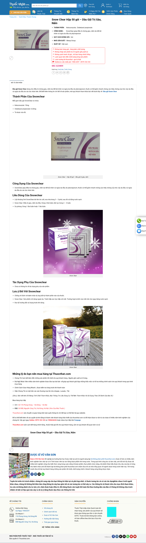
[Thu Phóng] (11, 58)
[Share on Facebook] (53, 72)
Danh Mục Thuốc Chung (27, 17)
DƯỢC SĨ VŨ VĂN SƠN (43, 454)
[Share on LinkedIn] (68, 72)
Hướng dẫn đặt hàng (51, 519)
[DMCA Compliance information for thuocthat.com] (114, 521)
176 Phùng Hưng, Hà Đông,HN (26, 516)
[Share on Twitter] (57, 72)
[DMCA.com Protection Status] (111, 512)
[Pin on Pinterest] (64, 72)
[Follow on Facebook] (32, 474)
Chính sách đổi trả (50, 512)
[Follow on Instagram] (35, 474)
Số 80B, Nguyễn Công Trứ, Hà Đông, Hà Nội (33, 408)
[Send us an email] (39, 474)
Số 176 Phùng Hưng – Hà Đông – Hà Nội (32, 405)
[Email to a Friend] (60, 72)
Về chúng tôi (48, 508)
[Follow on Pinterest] (131, 536)
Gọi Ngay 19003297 (22, 511)
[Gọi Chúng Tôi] (42, 474)
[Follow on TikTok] (120, 536)
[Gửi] (80, 6)
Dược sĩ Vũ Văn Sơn (51, 515)
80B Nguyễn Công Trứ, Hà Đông (26, 522)
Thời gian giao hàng (51, 522)
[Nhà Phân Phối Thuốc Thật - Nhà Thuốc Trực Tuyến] (19, 5)
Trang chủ (12, 17)
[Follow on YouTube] (135, 536)
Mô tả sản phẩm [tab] (16, 82)
